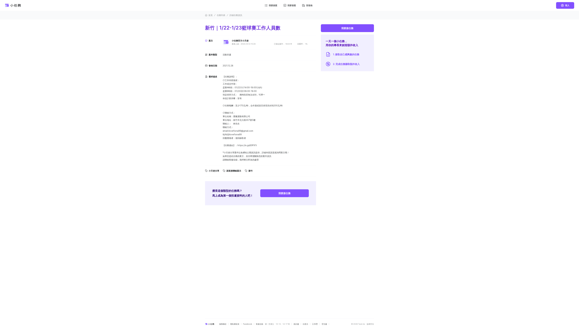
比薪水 (305, 324)
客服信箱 (259, 324)
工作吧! (315, 324)
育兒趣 (324, 324)
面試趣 (296, 324)
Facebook (247, 324)
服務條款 (222, 324)
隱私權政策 (234, 324)
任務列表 (221, 15)
